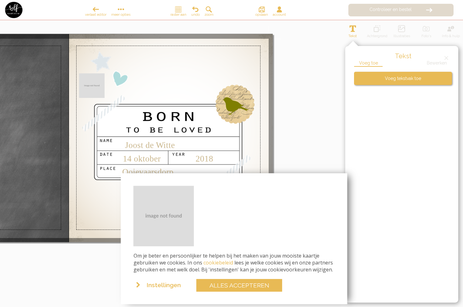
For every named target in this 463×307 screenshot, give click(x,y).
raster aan (178, 15)
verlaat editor (95, 15)
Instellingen (163, 285)
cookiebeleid (218, 262)
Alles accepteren (239, 285)
